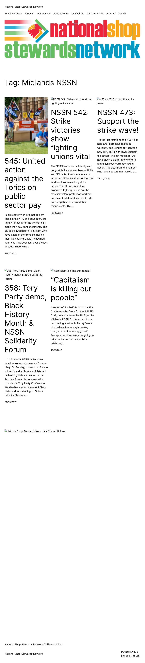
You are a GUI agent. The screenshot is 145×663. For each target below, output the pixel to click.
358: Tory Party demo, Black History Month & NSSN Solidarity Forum (26, 319)
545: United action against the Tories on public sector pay (25, 183)
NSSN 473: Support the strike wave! (118, 121)
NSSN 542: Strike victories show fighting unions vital (70, 134)
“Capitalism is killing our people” (71, 289)
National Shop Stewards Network (24, 6)
